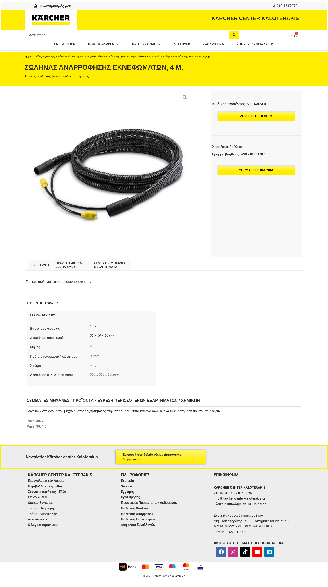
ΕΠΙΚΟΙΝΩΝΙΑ (226, 474)
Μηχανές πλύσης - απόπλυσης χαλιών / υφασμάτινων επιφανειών (123, 56)
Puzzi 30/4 (35, 421)
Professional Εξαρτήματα (70, 56)
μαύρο (94, 365)
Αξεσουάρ (48, 56)
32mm (94, 356)
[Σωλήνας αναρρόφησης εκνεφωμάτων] (108, 174)
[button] (104, 44)
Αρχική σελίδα (33, 56)
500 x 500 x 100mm (104, 374)
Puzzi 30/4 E (36, 426)
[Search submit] (234, 35)
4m (92, 346)
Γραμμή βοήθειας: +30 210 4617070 (239, 154)
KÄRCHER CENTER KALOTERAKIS (255, 18)
